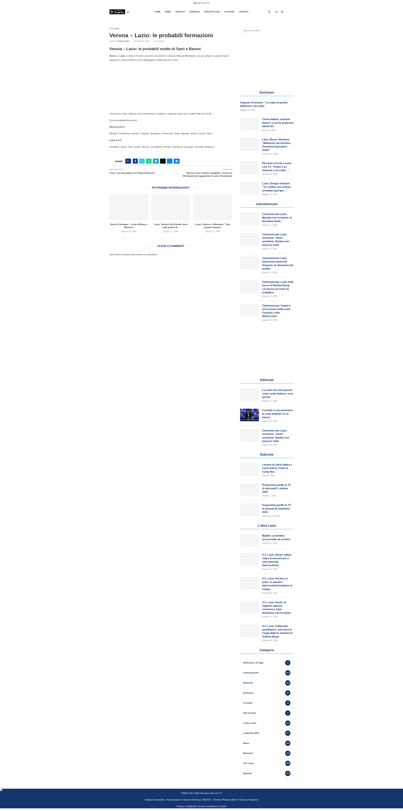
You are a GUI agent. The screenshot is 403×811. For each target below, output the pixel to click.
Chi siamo (229, 12)
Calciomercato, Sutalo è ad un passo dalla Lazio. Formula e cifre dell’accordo (276, 310)
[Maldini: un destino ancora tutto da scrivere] (249, 540)
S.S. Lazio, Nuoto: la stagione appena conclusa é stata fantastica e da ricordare (276, 607)
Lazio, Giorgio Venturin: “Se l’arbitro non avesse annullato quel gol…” (276, 187)
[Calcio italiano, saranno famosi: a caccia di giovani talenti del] (249, 124)
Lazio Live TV (215, 793)
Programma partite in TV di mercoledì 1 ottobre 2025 (276, 488)
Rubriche (195, 12)
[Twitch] (282, 12)
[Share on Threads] (163, 161)
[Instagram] (276, 12)
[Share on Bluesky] (169, 161)
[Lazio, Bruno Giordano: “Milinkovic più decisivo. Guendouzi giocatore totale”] (249, 144)
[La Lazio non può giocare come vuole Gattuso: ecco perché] (249, 394)
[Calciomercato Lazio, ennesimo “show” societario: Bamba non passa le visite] (249, 239)
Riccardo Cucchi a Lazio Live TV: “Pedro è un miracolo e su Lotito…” (276, 167)
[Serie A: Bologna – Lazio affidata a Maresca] (128, 207)
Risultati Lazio (212, 12)
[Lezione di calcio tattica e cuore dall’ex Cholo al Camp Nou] (249, 469)
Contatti (243, 12)
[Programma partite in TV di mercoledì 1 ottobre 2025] (249, 489)
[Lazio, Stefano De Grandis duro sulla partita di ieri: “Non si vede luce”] (170, 207)
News (168, 12)
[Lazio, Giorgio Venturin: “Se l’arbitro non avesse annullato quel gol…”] (249, 188)
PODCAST (180, 12)
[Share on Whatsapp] (149, 161)
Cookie (222, 806)
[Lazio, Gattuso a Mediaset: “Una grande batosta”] (212, 207)
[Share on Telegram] (156, 161)
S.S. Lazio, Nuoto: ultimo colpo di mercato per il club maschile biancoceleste (276, 560)
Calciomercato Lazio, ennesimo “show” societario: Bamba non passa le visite (275, 239)
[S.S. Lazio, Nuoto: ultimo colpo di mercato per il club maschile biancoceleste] (249, 559)
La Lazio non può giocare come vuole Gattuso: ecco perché (277, 393)
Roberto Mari (123, 41)
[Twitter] (273, 12)
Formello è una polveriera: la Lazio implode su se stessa (277, 414)
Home (157, 12)
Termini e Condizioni (207, 806)
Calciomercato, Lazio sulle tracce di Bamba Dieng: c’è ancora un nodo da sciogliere (277, 287)
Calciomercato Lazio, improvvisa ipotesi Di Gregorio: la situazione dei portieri (277, 263)
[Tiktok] (286, 12)
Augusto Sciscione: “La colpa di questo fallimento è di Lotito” (264, 104)
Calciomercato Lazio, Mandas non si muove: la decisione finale (277, 218)
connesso (126, 254)
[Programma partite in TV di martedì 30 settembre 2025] (249, 509)
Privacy (180, 806)
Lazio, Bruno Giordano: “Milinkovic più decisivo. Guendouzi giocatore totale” (276, 144)
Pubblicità (191, 806)
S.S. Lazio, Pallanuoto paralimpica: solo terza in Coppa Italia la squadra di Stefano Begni (277, 631)
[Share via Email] (177, 161)
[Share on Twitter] (142, 161)
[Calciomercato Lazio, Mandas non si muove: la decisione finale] (249, 218)
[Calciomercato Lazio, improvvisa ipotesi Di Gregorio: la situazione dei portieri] (249, 263)
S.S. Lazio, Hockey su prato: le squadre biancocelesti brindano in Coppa (277, 583)
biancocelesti (128, 60)
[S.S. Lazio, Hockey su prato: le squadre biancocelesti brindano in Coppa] (249, 583)
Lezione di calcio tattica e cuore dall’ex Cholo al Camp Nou (277, 468)
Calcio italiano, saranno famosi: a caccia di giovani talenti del (278, 123)
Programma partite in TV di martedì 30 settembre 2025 (276, 508)
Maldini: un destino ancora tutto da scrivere (276, 537)
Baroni (133, 113)
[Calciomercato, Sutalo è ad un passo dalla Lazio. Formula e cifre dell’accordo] (249, 310)
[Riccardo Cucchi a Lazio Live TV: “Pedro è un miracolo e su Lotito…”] (249, 168)
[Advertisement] (170, 87)
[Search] (292, 12)
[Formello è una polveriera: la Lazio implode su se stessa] (249, 415)
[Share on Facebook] (135, 161)
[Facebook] (269, 12)
